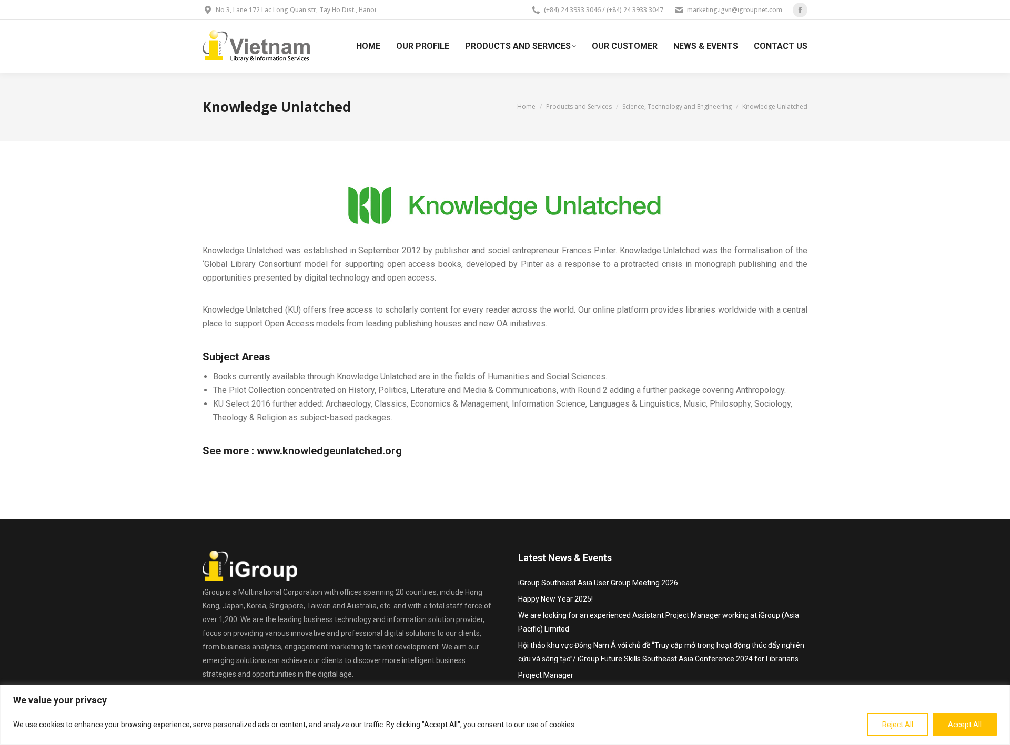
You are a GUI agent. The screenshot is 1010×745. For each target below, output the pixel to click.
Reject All (897, 724)
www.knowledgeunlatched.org (329, 450)
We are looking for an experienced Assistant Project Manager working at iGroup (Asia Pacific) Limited (658, 622)
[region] (505, 715)
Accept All (965, 724)
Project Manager (545, 675)
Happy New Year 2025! (555, 599)
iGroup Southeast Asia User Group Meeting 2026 (598, 582)
